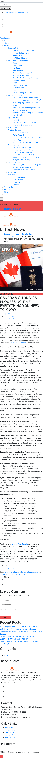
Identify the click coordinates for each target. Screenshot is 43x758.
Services (7, 45)
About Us (9, 727)
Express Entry (13, 48)
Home (6, 41)
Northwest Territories (21, 75)
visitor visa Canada (26, 574)
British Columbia (19, 65)
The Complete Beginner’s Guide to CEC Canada (19, 626)
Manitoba (16, 68)
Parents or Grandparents (22, 125)
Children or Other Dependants (24, 122)
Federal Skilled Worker (21, 53)
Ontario (15, 63)
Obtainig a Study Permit (22, 167)
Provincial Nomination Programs (21, 60)
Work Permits (13, 145)
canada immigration (12, 572)
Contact (7, 195)
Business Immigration (16, 95)
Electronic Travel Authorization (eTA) (27, 137)
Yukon (15, 90)
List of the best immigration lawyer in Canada (18, 629)
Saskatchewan (18, 88)
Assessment (9, 190)
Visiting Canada (14, 130)
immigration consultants (30, 572)
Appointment (5, 38)
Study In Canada (14, 162)
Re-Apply (16, 182)
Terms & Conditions (13, 735)
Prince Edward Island (21, 85)
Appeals (16, 185)
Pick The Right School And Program (27, 165)
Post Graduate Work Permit (23, 147)
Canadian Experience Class (23, 50)
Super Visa (17, 140)
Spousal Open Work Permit (23, 155)
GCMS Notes (18, 180)
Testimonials (9, 187)
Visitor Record (18, 135)
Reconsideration (19, 177)
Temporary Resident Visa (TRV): (25, 132)
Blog (6, 192)
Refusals (11, 175)
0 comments (9, 319)
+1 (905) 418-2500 (13, 209)
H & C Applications (15, 127)
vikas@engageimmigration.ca (17, 12)
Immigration (9, 316)
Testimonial (9, 732)
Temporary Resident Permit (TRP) (26, 142)
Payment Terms (11, 737)
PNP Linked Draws (20, 58)
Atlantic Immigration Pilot (22, 93)
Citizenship (12, 172)
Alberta (15, 83)
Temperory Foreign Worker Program (27, 150)
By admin (7, 314)
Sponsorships (13, 118)
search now (5, 8)
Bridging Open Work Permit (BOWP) (27, 157)
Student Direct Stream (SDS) (24, 170)
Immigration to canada (9, 574)
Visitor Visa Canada (18, 343)
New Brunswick (19, 70)
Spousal (16, 120)
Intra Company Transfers (22, 152)
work (6, 655)
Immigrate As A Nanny (21, 160)
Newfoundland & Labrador (23, 73)
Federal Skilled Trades (21, 55)
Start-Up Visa (18, 115)
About (6, 43)
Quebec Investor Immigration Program (28, 113)
